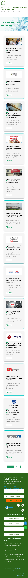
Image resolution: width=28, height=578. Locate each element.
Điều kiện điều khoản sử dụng (14, 496)
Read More (9, 63)
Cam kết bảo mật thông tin (14, 491)
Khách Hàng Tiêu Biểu (14, 518)
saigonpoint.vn (7, 488)
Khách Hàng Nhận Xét (14, 523)
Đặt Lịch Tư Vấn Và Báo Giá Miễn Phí (14, 500)
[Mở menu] (2, 15)
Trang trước (10, 466)
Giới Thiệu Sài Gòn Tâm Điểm (14, 529)
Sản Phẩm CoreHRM (14, 534)
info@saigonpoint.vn (17, 488)
